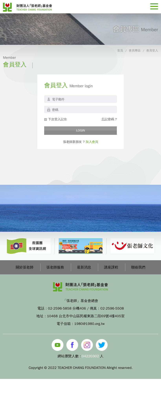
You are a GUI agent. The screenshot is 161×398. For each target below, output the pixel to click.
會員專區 (135, 50)
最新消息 (84, 267)
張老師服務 (55, 267)
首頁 (120, 50)
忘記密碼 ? (109, 119)
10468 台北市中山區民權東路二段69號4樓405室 (86, 316)
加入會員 (92, 142)
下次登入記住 (57, 119)
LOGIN (80, 130)
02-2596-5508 (112, 308)
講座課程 (111, 267)
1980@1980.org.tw (89, 324)
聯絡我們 (138, 267)
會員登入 (152, 50)
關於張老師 (24, 267)
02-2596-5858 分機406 (67, 308)
